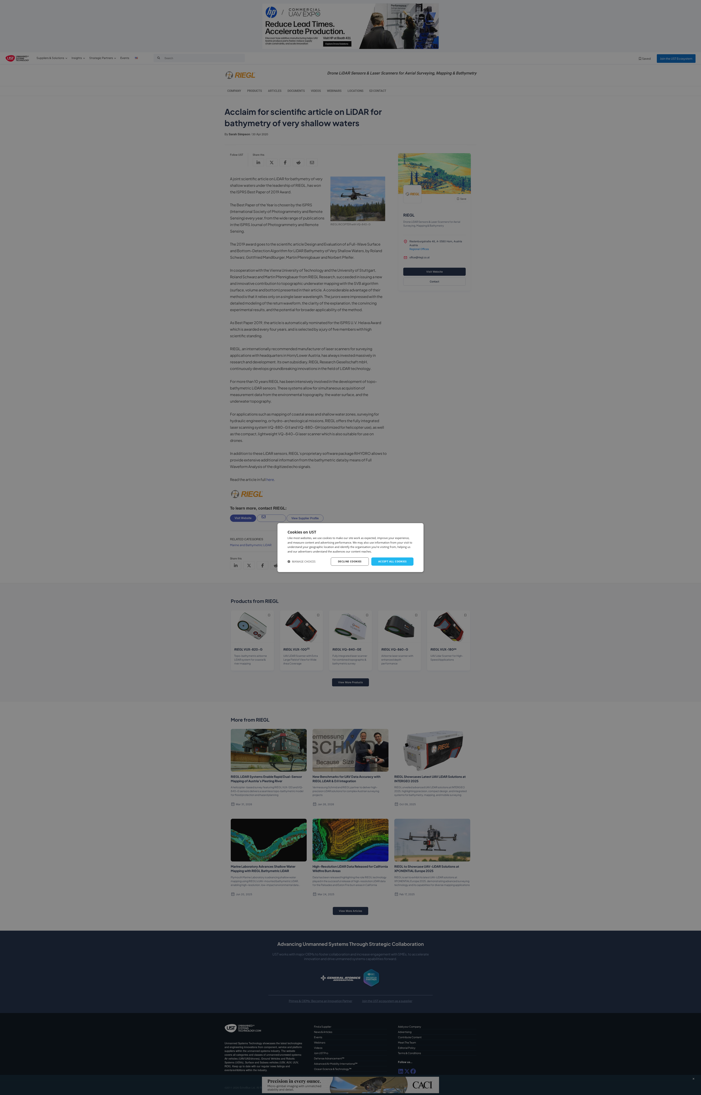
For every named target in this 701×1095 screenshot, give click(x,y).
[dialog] (350, 547)
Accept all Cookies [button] (392, 561)
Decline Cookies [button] (350, 561)
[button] (301, 561)
